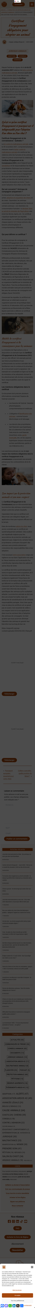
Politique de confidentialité (10, 1305)
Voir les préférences (17, 1301)
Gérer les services (17, 1290)
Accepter (17, 1295)
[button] (32, 1267)
